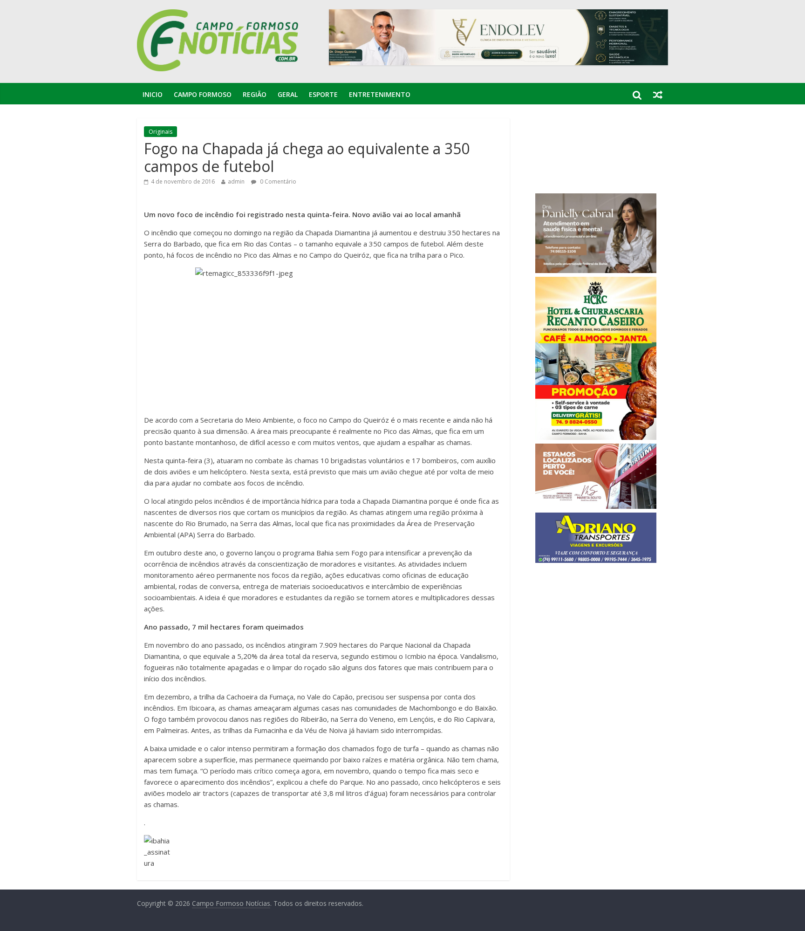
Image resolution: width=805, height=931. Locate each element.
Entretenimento (379, 94)
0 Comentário (277, 181)
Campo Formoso (203, 94)
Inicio (153, 94)
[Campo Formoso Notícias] (218, 15)
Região (254, 94)
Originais (160, 132)
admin (236, 181)
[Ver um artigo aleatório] (658, 94)
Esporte (323, 94)
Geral (288, 94)
